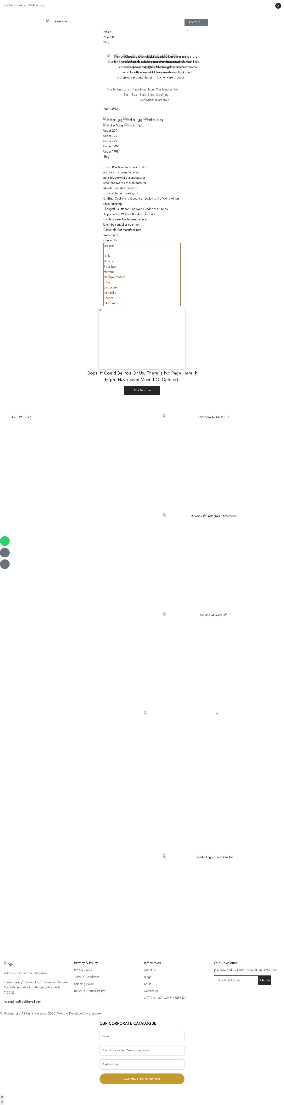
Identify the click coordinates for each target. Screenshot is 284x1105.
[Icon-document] (5, 552)
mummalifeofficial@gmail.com (22, 1001)
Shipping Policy (84, 984)
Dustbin (112, 89)
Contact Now (54, 5)
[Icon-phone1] (5, 564)
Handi (119, 89)
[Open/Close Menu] (142, 24)
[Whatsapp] (5, 541)
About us (150, 970)
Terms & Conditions (86, 977)
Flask (176, 89)
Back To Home (142, 390)
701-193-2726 (183, 6)
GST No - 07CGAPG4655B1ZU (165, 998)
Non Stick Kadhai (152, 94)
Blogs (147, 977)
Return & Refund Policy (89, 991)
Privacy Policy (83, 970)
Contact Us (151, 991)
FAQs (147, 984)
